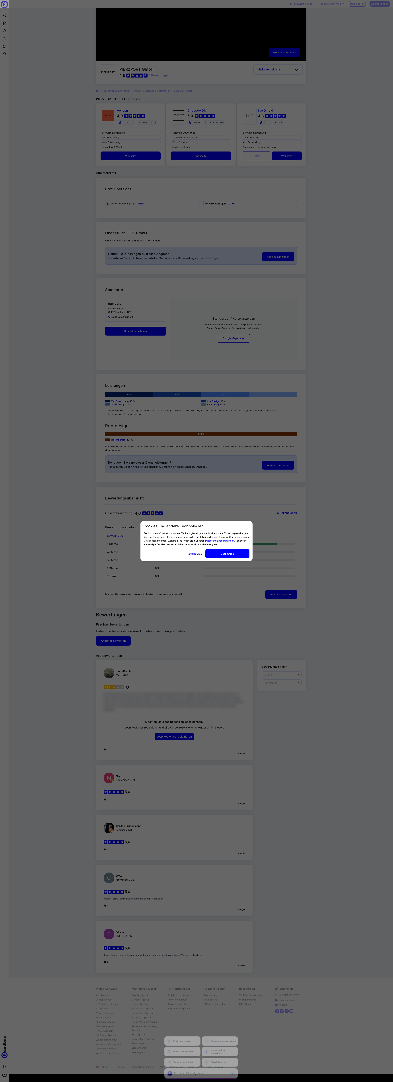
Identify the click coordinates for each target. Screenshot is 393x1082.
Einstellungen (195, 553)
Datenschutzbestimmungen (219, 540)
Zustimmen (227, 553)
